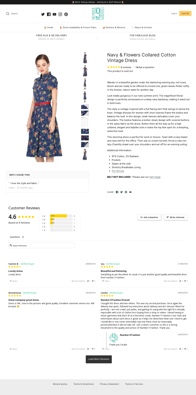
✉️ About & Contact (142, 27)
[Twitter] (43, 14)
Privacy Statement (109, 384)
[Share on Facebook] (117, 192)
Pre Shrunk (118, 171)
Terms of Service (134, 384)
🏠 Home (48, 27)
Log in (174, 13)
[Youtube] (54, 14)
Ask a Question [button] (151, 217)
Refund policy (60, 384)
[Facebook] (49, 14)
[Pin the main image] (126, 192)
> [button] (99, 359)
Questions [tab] (15, 236)
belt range (154, 176)
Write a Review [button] (177, 217)
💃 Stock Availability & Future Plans (78, 27)
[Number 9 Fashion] (98, 9)
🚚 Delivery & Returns (114, 27)
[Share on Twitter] (121, 192)
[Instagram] (60, 14)
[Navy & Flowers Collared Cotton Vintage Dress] (43, 107)
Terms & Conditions (84, 384)
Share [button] (14, 281)
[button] (88, 281)
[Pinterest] (66, 14)
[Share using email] (130, 192)
